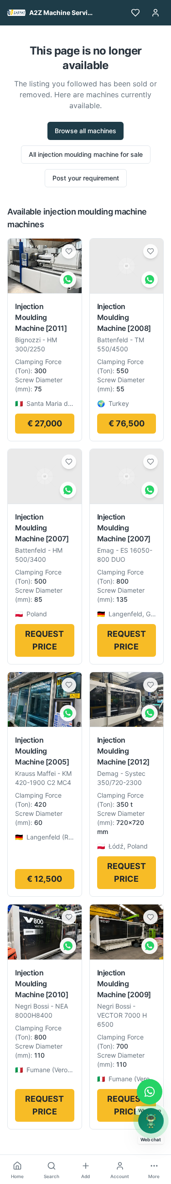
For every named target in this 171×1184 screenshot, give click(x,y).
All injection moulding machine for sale (86, 154)
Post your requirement (85, 178)
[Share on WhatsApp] (68, 279)
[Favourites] (135, 13)
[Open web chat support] (151, 1121)
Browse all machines (85, 131)
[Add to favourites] (69, 251)
